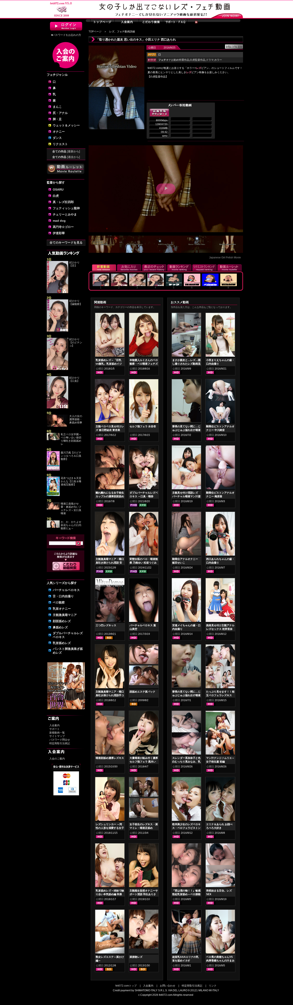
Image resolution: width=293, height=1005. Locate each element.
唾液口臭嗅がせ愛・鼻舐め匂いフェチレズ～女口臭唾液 (71, 508)
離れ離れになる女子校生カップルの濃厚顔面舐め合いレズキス (110, 496)
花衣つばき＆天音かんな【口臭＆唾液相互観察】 (71, 481)
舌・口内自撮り (63, 596)
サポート (54, 729)
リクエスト (60, 144)
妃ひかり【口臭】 (74, 379)
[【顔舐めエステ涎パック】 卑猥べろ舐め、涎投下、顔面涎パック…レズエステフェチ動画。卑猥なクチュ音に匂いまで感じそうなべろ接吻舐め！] (144, 654)
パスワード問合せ (59, 739)
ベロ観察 (59, 602)
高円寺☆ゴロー (63, 227)
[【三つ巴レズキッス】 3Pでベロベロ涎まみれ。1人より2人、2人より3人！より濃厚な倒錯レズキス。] (110, 601)
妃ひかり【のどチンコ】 (75, 342)
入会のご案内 (57, 758)
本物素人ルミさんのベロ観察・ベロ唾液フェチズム (144, 364)
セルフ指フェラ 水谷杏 (143, 426)
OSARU (58, 189)
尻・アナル (60, 113)
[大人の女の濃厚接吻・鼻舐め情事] (57, 425)
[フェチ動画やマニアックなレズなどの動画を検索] (66, 569)
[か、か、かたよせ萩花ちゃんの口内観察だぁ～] (53, 526)
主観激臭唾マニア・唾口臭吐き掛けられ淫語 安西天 (110, 563)
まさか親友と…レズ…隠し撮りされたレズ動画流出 (186, 364)
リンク (212, 985)
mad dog (59, 220)
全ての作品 (66, 151)
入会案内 (54, 725)
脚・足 (57, 119)
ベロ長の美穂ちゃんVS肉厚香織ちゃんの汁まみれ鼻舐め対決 (220, 960)
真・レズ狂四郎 (63, 202)
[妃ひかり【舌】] (57, 292)
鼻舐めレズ (60, 627)
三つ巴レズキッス (106, 625)
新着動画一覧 (57, 732)
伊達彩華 (59, 233)
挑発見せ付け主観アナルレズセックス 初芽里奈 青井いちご (220, 629)
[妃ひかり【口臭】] (57, 407)
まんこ (57, 106)
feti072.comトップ (126, 985)
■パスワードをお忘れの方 (66, 34)
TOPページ (95, 31)
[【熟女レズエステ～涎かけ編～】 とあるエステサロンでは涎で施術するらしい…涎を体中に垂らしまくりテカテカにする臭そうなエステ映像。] (110, 932)
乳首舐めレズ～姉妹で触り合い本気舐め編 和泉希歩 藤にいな (110, 894)
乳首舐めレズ (62, 643)
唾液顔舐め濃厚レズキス (110, 757)
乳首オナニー (62, 608)
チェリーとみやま (65, 214)
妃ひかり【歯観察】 (75, 302)
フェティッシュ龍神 (66, 208)
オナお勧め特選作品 (173, 59)
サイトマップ (57, 736)
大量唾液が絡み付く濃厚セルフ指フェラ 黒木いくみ (144, 761)
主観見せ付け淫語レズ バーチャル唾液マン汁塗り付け (186, 496)
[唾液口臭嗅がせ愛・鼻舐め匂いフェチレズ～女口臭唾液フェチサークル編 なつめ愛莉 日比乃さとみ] (53, 508)
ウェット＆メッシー (66, 125)
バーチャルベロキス (66, 590)
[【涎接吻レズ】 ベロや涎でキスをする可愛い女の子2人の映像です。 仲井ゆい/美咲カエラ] (144, 930)
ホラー (218, 59)
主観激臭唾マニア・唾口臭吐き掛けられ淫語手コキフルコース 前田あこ (110, 695)
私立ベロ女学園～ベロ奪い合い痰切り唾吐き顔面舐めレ (71, 439)
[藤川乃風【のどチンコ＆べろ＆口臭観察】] (53, 469)
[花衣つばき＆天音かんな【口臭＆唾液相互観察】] (53, 495)
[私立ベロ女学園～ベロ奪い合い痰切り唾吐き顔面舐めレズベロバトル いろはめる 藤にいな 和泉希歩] (53, 439)
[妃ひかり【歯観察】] (57, 330)
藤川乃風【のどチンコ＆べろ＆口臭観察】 (71, 456)
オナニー (59, 131)
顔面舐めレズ (62, 621)
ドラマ (210, 59)
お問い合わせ (167, 985)
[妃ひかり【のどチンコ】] (57, 369)
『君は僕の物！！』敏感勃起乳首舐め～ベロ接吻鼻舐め (186, 894)
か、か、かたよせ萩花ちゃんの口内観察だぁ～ (71, 525)
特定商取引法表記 (59, 743)
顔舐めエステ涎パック (142, 691)
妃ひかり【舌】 (74, 264)
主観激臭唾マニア (65, 615)
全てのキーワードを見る (66, 242)
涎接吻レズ (136, 956)
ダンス (57, 137)
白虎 (56, 195)
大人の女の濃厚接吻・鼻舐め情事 (75, 419)
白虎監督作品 (197, 59)
